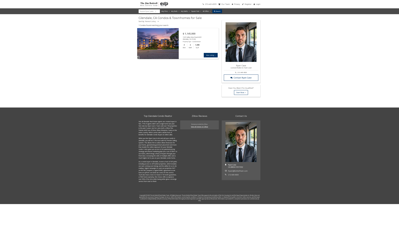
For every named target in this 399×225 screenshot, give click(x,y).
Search (218, 11)
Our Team (225, 4)
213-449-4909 (210, 4)
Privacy (237, 4)
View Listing (210, 55)
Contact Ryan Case (243, 77)
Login (258, 4)
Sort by (141, 21)
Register (248, 4)
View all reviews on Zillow (199, 127)
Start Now (240, 92)
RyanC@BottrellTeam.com (238, 171)
